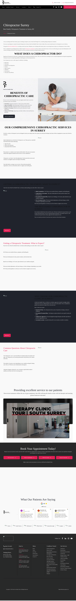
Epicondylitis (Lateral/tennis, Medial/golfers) (52, 552)
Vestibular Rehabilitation (51, 562)
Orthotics (62, 561)
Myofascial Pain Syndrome (51, 567)
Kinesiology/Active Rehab (65, 551)
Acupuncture (62, 553)
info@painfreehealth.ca (69, 2)
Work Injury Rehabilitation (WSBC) (51, 571)
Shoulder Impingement (51, 548)
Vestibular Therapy (63, 556)
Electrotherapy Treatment (64, 566)
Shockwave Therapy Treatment (65, 568)
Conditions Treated (9, 7)
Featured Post (35, 553)
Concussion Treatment (50, 559)
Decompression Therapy (64, 563)
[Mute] (67, 405)
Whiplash (48, 573)
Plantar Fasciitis (49, 550)
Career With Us (35, 555)
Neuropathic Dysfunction (51, 569)
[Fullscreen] (67, 435)
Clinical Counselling (64, 558)
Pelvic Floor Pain (50, 556)
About (29, 7)
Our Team (34, 551)
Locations (24, 7)
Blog (34, 7)
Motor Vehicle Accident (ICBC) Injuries (52, 565)
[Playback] (38, 420)
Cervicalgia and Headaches (51, 554)
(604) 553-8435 (57, 2)
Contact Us (38, 7)
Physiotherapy (62, 550)
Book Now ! (7, 230)
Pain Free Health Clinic (12, 46)
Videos (34, 550)
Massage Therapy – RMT (64, 555)
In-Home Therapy (63, 569)
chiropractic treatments (29, 48)
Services (17, 7)
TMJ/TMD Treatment (50, 561)
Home (3, 7)
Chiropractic (62, 548)
